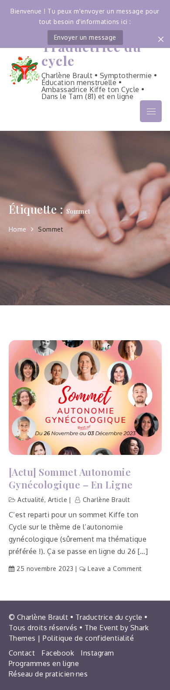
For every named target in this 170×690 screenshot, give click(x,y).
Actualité (30, 499)
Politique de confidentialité (88, 638)
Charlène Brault (106, 499)
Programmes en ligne (44, 663)
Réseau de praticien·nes (48, 674)
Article (58, 499)
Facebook (57, 653)
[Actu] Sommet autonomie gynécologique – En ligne (71, 478)
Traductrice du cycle (91, 53)
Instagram (97, 653)
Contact (22, 653)
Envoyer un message (85, 37)
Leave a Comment (115, 568)
